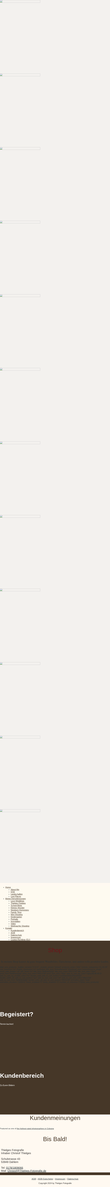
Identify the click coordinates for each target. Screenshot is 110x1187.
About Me (15, 889)
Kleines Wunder (18, 908)
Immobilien (15, 921)
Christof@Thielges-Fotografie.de (27, 1170)
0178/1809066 (14, 1167)
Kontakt (8, 928)
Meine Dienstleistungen (15, 899)
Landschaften (17, 894)
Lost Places (16, 896)
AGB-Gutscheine (45, 1179)
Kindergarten (16, 917)
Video (13, 924)
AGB (13, 933)
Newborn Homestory (20, 910)
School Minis (16, 905)
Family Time (16, 912)
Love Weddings (17, 901)
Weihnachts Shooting (20, 926)
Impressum (16, 937)
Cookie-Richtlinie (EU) (20, 939)
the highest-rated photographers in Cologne (35, 1128)
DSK (13, 892)
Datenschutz (16, 935)
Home (8, 887)
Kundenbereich (17, 930)
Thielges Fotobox (18, 903)
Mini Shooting (17, 914)
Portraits (14, 919)
